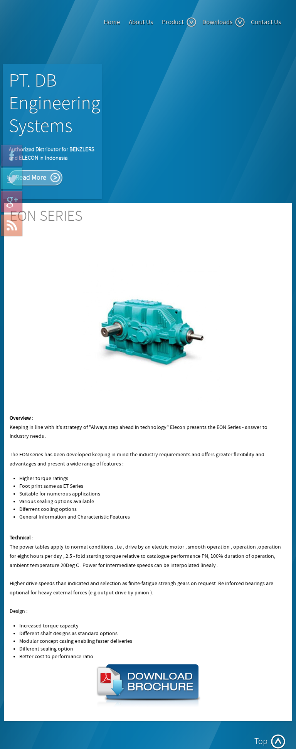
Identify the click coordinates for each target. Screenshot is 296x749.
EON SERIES (46, 216)
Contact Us (266, 22)
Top (260, 741)
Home (112, 22)
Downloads (217, 22)
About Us (141, 22)
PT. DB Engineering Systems (54, 103)
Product (173, 22)
